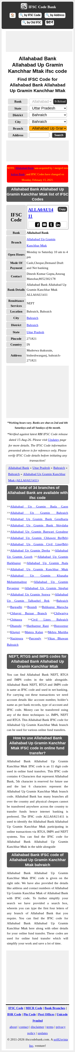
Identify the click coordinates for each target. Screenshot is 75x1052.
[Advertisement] (39, 41)
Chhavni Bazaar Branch (28, 613)
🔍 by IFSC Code (30, 15)
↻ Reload (60, 101)
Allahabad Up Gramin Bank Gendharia (39, 519)
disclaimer (37, 1027)
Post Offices (46, 1014)
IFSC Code (15, 1008)
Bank (17, 101)
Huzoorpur (61, 626)
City (18, 121)
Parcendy (35, 638)
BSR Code (14, 1014)
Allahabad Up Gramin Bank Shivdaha (39, 525)
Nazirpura (16, 638)
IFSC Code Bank (42, 7)
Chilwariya (61, 613)
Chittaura (16, 619)
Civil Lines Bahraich (49, 619)
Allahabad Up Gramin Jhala (47, 563)
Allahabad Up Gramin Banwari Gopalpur (39, 531)
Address (17, 135)
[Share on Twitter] (51, 224)
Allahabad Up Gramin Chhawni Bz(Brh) (39, 538)
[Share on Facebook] (37, 224)
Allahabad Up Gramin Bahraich (39, 512)
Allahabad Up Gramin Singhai (46, 588)
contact (24, 1027)
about (13, 1027)
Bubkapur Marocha (55, 607)
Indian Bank (18, 174)
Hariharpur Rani (38, 626)
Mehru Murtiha (58, 632)
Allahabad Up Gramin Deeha (30, 550)
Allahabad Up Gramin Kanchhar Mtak (39, 569)
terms (50, 1027)
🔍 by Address (55, 15)
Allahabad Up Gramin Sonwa (30, 594)
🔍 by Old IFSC (31, 22)
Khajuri (15, 632)
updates (43, 1033)
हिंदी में (49, 22)
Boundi (32, 607)
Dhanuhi (15, 626)
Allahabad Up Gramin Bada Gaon (39, 506)
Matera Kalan (34, 632)
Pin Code (30, 1014)
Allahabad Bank (24, 168)
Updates (53, 439)
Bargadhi (16, 607)
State (17, 108)
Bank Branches (55, 1008)
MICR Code (34, 1008)
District (18, 115)
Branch (18, 128)
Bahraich (32, 318)
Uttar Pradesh (35, 332)
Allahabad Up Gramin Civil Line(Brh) (39, 544)
